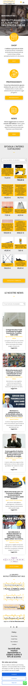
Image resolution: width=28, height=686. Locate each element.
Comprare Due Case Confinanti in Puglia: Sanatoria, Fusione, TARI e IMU (14, 332)
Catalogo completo (14, 280)
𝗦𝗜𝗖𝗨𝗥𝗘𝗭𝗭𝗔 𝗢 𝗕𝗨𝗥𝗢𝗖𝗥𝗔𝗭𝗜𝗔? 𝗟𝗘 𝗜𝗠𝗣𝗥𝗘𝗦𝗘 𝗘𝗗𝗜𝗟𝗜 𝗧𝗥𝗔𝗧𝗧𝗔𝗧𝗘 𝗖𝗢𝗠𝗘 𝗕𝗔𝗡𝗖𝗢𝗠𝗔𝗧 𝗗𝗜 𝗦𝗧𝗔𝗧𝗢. (14, 535)
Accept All (14, 674)
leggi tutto (14, 348)
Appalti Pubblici (14, 419)
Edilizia (14, 338)
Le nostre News (18, 336)
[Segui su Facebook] (11, 627)
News (14, 134)
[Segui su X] (14, 627)
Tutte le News (14, 566)
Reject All (14, 682)
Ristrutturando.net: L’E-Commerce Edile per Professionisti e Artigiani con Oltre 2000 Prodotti (14, 495)
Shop (14, 61)
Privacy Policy (14, 636)
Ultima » (15, 561)
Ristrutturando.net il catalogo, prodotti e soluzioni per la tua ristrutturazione (14, 372)
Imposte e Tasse (14, 542)
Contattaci (14, 644)
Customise (14, 678)
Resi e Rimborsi (14, 641)
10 (17, 559)
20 (20, 559)
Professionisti (14, 97)
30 (22, 559)
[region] (14, 673)
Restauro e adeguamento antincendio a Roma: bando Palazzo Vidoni (14, 413)
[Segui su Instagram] (16, 627)
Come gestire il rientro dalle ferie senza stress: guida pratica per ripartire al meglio (14, 453)
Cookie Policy (14, 639)
